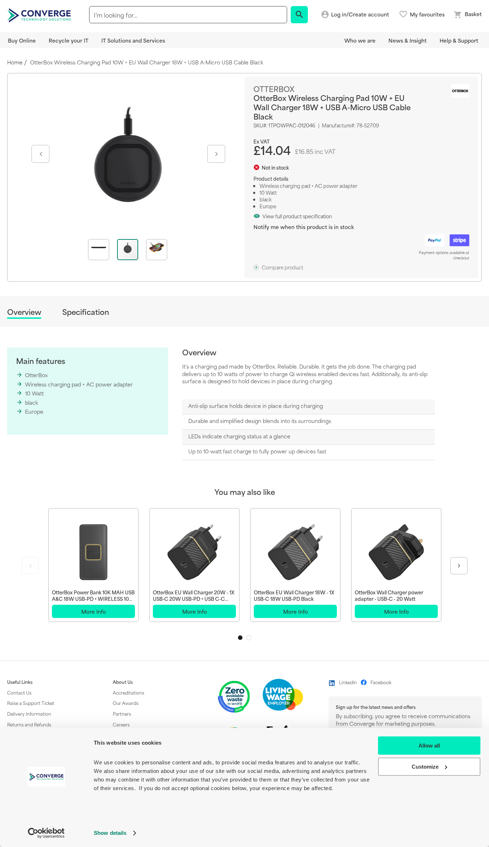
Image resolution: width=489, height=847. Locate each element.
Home (15, 62)
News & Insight (407, 40)
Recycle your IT (68, 40)
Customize (425, 767)
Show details (110, 833)
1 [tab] (240, 637)
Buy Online (22, 40)
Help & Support (459, 40)
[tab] (24, 313)
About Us (123, 682)
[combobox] (188, 14)
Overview (24, 312)
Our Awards (126, 702)
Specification (85, 312)
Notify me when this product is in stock (303, 227)
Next (459, 565)
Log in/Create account (360, 14)
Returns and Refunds (29, 724)
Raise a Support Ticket (30, 702)
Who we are (360, 40)
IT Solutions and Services (133, 40)
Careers (121, 724)
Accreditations (128, 692)
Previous (30, 565)
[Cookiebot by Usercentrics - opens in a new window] (46, 833)
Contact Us (19, 692)
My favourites (427, 14)
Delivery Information (29, 713)
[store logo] (40, 14)
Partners (122, 713)
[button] (39, 154)
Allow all (429, 746)
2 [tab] (248, 637)
